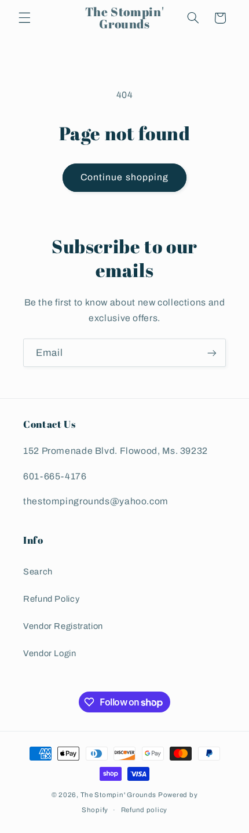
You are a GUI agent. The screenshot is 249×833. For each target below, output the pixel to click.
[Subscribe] (212, 353)
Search (38, 571)
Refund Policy (51, 598)
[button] (24, 18)
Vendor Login (49, 653)
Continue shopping (124, 177)
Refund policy (144, 809)
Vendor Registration (63, 626)
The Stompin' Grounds (118, 794)
